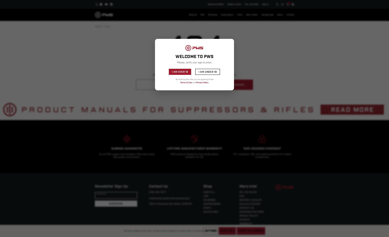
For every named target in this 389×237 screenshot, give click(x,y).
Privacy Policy (202, 82)
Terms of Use (186, 82)
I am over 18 (180, 71)
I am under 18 (208, 71)
